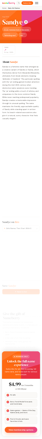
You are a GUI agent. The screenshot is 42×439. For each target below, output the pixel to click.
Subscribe (27, 3)
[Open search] (18, 3)
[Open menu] (37, 3)
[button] (21, 291)
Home (4, 8)
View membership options (21, 430)
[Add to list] (26, 22)
